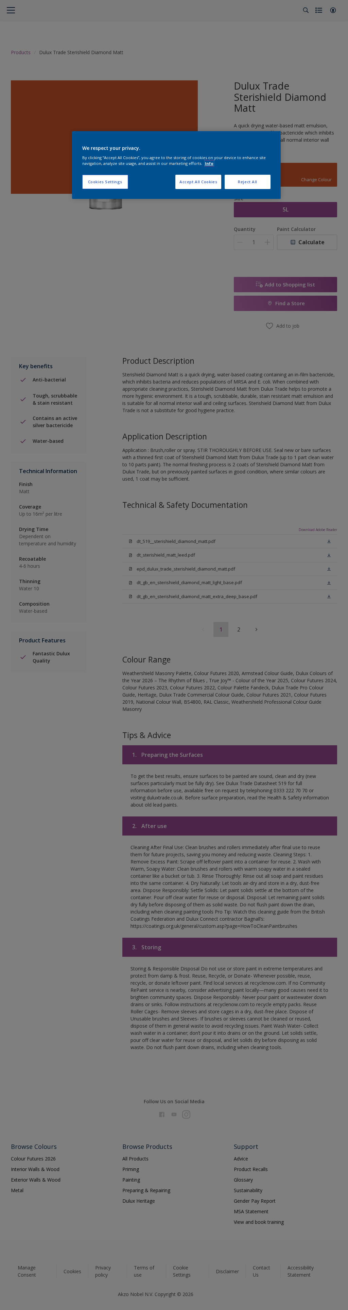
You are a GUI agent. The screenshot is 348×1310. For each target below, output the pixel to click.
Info (209, 163)
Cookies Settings (105, 181)
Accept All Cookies (198, 181)
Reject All (247, 181)
